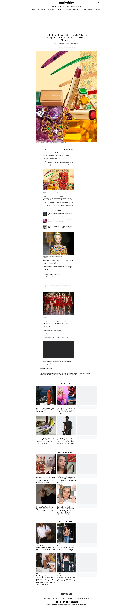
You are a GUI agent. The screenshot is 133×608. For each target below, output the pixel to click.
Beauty (59, 6)
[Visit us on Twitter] (57, 602)
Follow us (66, 149)
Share (45, 149)
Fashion (54, 6)
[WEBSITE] (50, 368)
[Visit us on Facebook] (64, 602)
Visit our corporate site (82, 604)
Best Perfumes (84, 9)
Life (68, 6)
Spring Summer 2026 (59, 9)
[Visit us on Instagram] (60, 602)
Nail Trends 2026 (68, 9)
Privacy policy (46, 598)
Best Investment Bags (76, 9)
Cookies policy (55, 598)
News (75, 47)
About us (64, 598)
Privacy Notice (47, 284)
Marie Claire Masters (50, 9)
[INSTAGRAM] (49, 368)
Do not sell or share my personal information (79, 598)
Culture (73, 6)
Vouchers (78, 6)
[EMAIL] (51, 368)
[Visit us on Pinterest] (67, 602)
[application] (58, 349)
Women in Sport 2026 (42, 9)
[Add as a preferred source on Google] (80, 602)
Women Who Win (98, 9)
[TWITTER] (47, 368)
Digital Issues (90, 9)
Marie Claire (60, 47)
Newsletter (71, 149)
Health (64, 6)
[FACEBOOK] (46, 368)
